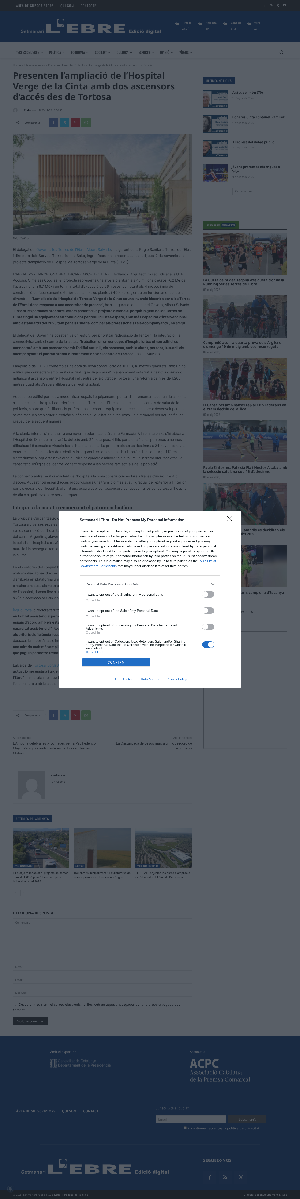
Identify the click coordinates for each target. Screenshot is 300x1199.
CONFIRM (116, 662)
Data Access (150, 679)
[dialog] (150, 599)
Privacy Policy (176, 679)
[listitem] (150, 584)
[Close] (231, 520)
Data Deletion (123, 679)
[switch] (208, 594)
